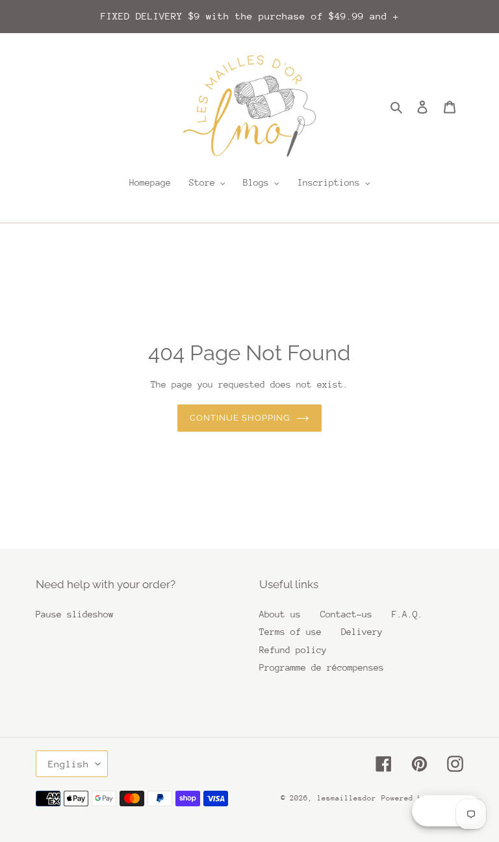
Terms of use (290, 631)
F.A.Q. (407, 614)
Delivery (362, 631)
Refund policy (293, 650)
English (68, 763)
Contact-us (346, 614)
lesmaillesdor (346, 798)
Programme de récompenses (321, 667)
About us (280, 614)
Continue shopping (240, 418)
